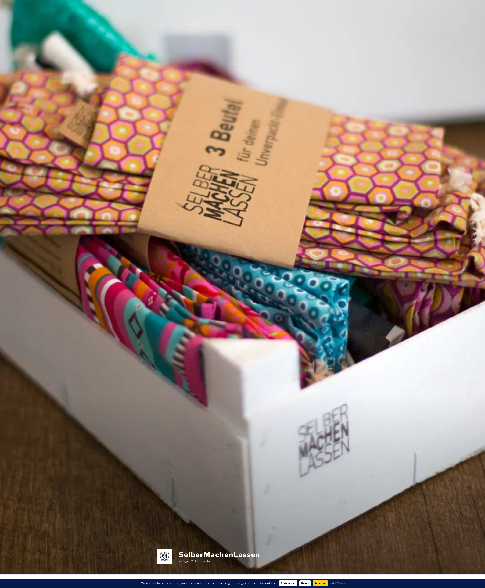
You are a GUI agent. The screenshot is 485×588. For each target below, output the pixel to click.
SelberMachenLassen (219, 554)
